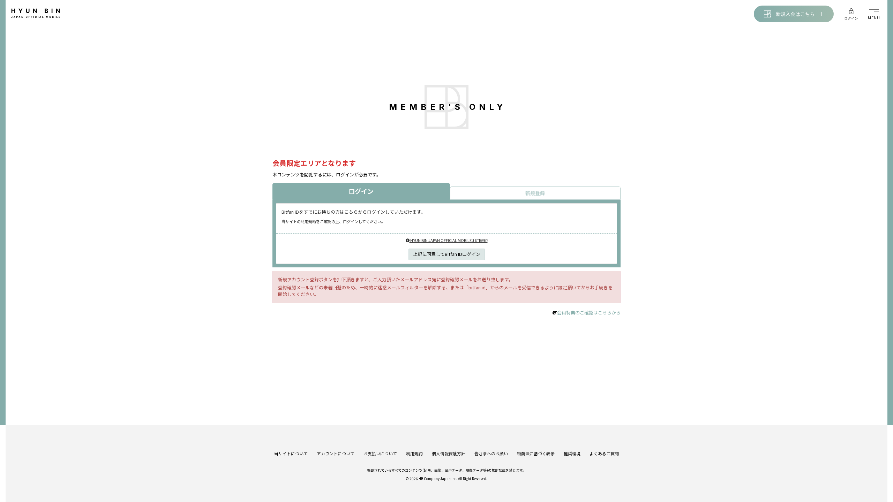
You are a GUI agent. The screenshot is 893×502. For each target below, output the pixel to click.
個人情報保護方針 (448, 453)
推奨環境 (572, 453)
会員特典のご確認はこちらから (589, 312)
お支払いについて (380, 453)
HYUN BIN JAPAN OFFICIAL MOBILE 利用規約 (449, 240)
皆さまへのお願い (491, 453)
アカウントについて (335, 453)
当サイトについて (291, 453)
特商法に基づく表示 (536, 453)
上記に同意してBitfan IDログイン (446, 254)
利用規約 (414, 453)
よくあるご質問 (604, 453)
